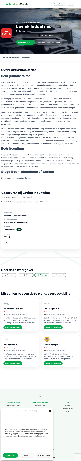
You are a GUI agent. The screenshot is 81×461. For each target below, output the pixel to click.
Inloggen (71, 4)
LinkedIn (10, 275)
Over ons (67, 406)
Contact (67, 411)
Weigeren (27, 455)
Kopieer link (60, 275)
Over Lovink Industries (11, 58)
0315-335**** (12, 230)
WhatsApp (43, 275)
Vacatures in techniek (40, 406)
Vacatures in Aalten (13, 406)
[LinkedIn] (6, 242)
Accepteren (10, 455)
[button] (50, 411)
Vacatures (26, 58)
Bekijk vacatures (24, 42)
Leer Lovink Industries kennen (49, 42)
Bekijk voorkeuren (43, 455)
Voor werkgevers (59, 4)
